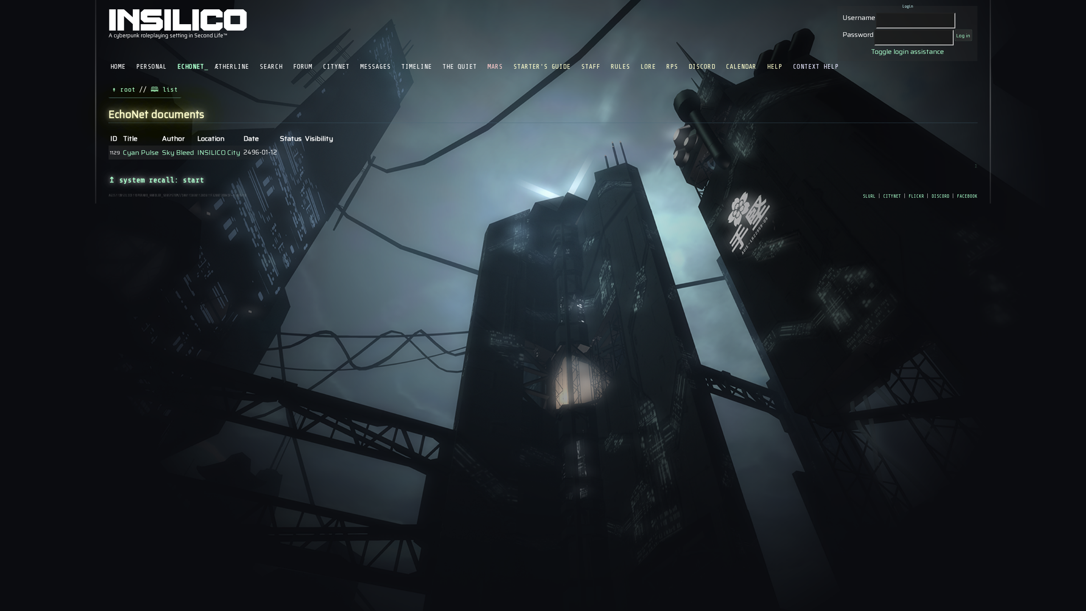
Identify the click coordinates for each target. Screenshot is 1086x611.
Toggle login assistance (907, 51)
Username (858, 17)
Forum (302, 66)
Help (774, 66)
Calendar (741, 66)
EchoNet (190, 66)
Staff (590, 66)
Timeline (416, 66)
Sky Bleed (178, 152)
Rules (620, 66)
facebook (967, 195)
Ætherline (232, 66)
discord (940, 195)
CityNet (336, 66)
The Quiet (459, 66)
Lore (648, 66)
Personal (151, 66)
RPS (672, 66)
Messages (375, 66)
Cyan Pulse (141, 152)
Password (857, 34)
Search (271, 66)
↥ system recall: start (156, 180)
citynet (892, 195)
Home (118, 66)
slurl (869, 195)
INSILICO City (218, 152)
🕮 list (164, 89)
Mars (495, 66)
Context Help (816, 66)
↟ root (123, 89)
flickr (916, 195)
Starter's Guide (542, 66)
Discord (702, 66)
